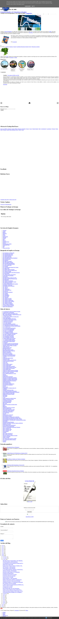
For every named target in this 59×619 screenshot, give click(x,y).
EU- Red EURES (6, 273)
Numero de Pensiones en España (9, 407)
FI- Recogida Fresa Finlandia (8, 275)
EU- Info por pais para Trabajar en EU (10, 270)
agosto (4, 594)
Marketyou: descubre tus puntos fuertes (10, 404)
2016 (3, 545)
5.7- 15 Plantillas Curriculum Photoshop (10, 333)
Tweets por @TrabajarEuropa (5, 204)
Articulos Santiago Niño (7, 347)
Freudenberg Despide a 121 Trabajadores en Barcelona (13, 582)
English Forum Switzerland (8, 376)
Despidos (7, 46)
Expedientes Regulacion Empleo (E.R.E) (23, 46)
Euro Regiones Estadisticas (8, 384)
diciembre (5, 556)
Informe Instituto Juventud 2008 (8, 393)
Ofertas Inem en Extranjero (8, 411)
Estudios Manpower (6, 381)
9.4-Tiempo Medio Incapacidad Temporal (10, 344)
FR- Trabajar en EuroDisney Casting (9, 281)
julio (4, 596)
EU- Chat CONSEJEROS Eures (9, 264)
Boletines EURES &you (7, 352)
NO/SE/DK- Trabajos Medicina (8, 285)
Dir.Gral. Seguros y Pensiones (8, 372)
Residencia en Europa (7, 424)
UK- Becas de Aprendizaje (8, 292)
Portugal (4, 129)
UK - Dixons (5, 288)
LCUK (4, 397)
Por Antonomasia (6, 412)
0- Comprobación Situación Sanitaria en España (11, 311)
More (1, 608)
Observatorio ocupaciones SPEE (9, 409)
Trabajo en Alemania (6, 436)
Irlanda (33, 128)
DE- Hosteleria (5, 260)
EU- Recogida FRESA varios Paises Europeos (11, 272)
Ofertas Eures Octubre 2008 (8, 564)
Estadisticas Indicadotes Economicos (9, 380)
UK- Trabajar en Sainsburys (8, 303)
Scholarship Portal (6, 244)
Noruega (53, 128)
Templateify (17, 610)
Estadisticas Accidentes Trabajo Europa (10, 379)
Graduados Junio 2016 (4, 199)
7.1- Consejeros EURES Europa (9, 339)
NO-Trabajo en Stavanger (7, 284)
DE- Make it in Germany (7, 261)
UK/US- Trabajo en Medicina (8, 304)
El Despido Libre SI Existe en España (10, 574)
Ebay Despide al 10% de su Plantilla (9, 583)
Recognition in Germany (7, 415)
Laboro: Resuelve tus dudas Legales (9, 398)
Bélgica (16, 128)
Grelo (7, 56)
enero (4, 603)
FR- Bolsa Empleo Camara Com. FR (9, 277)
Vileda (50, 31)
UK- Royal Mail (6, 296)
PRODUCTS (5, 615)
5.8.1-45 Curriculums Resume (8, 335)
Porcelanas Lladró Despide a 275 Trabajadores (11, 572)
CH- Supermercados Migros (8, 254)
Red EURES (5, 421)
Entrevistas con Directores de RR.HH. (10, 377)
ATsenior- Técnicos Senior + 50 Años (9, 345)
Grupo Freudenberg (8, 31)
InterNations (5, 395)
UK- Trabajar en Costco (7, 298)
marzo (4, 601)
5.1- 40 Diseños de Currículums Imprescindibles (11, 325)
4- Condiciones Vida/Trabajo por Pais (9, 319)
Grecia (30, 128)
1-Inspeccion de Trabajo (7, 315)
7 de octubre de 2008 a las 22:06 (13, 75)
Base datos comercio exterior (8, 349)
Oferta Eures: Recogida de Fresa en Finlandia (15, 470)
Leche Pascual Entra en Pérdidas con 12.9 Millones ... (12, 592)
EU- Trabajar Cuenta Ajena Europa (9, 274)
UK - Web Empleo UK (7, 290)
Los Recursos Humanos (7, 401)
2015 (3, 546)
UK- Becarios (5, 291)
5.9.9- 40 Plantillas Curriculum (8, 337)
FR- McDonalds (6, 279)
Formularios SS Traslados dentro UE (9, 387)
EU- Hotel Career (6, 268)
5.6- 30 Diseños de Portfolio (8, 332)
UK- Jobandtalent (6, 295)
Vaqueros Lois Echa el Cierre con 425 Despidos (11, 580)
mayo (4, 598)
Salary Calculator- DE (7, 428)
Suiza (23, 129)
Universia (4, 440)
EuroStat (4, 385)
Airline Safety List (6, 346)
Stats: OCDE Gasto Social (7, 434)
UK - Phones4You (6, 289)
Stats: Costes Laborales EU (8, 433)
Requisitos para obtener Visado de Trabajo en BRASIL (13, 423)
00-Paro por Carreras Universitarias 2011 (10, 313)
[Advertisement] (29, 118)
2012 (3, 550)
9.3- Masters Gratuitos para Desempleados (10, 343)
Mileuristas (5, 406)
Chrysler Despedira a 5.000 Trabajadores (10, 561)
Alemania (36, 13)
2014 (3, 548)
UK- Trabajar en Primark (7, 302)
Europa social (5, 386)
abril (4, 599)
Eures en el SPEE (3, 128)
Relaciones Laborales (36, 46)
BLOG (4, 613)
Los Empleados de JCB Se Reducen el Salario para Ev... (13, 563)
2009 (3, 554)
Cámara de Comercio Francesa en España (10, 371)
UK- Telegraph (5, 297)
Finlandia (23, 128)
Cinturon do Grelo (6, 359)
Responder (5, 84)
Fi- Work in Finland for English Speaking (10, 283)
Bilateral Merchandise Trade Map (9, 350)
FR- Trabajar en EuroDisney (8, 280)
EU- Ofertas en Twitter (7, 271)
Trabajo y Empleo (6, 437)
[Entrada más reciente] (1, 103)
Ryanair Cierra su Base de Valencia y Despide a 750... (12, 565)
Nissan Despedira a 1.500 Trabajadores (10, 578)
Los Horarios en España (7, 400)
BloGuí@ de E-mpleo (7, 351)
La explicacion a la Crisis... (8, 587)
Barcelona (31, 32)
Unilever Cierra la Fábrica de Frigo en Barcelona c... (12, 589)
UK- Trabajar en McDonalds (8, 300)
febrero (4, 602)
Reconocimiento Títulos (7, 243)
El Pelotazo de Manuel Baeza (8, 573)
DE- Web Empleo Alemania (8, 262)
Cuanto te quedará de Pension (8, 361)
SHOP (4, 614)
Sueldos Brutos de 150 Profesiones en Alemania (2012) (17, 453)
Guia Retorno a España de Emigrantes (10, 391)
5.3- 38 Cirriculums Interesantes (8, 329)
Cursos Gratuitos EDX (7, 365)
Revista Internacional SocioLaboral (9, 425)
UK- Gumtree (5, 293)
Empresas (11, 46)
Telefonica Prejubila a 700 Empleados (10, 570)
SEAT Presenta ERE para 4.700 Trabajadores (11, 588)
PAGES (4, 616)
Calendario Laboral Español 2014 (9, 355)
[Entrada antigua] (58, 103)
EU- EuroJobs (5, 266)
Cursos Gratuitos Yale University (9, 368)
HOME (4, 612)
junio (4, 597)
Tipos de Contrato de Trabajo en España (10, 435)
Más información (49, 617)
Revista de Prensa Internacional (8, 426)
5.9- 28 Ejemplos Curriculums (8, 336)
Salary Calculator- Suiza (7, 429)
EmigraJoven (5, 375)
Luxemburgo (49, 128)
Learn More (28, 6)
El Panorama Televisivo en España (9, 575)
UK (3, 246)
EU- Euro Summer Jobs (7, 265)
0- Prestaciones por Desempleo (8, 312)
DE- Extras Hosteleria (7, 259)
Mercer (4, 405)
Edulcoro (4, 374)
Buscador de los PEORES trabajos (9, 354)
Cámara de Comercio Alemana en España (10, 370)
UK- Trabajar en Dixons (7, 299)
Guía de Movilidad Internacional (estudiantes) (11, 392)
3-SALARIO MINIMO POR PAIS (9, 318)
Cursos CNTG (5, 363)
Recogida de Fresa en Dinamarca (13, 447)
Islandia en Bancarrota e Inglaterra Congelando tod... (12, 579)
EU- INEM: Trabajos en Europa (8, 269)
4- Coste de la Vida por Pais (8, 320)
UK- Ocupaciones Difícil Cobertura (9, 439)
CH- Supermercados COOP (8, 253)
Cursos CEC (5, 362)
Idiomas (46, 13)
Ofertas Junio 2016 (12, 199)
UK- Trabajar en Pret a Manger (8, 301)
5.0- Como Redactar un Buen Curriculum (10, 324)
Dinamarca (20, 128)
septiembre (5, 593)
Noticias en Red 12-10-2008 (8, 577)
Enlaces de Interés (53, 13)
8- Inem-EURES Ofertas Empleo (9, 341)
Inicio (22, 13)
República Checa (15, 129)
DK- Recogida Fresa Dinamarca (9, 263)
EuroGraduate (5, 236)
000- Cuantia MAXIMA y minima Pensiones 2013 (12, 314)
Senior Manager (6, 431)
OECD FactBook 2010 (7, 408)
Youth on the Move (6, 248)
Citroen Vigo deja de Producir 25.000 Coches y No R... (13, 591)
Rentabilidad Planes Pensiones (8, 422)
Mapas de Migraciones (7, 402)
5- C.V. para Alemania (7, 322)
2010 (3, 553)
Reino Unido (9, 129)
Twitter (15, 57)
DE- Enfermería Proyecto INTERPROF (10, 258)
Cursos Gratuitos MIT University (9, 366)
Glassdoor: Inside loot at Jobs (8, 390)
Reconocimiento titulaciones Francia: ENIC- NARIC (12, 418)
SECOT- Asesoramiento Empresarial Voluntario (11, 427)
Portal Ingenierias (6, 241)
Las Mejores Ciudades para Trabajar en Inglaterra (16, 459)
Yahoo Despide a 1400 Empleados (9, 568)
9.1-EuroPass (5, 342)
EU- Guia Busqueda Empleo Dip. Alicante (10, 267)
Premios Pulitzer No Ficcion (8, 414)
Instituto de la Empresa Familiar (8, 394)
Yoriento (4, 441)
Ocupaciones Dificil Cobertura (8, 410)
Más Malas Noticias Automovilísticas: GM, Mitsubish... (13, 560)
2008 (3, 555)
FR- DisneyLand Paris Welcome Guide (10, 278)
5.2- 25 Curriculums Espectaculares (9, 328)
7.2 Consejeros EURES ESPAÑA (9, 340)
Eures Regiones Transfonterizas (8, 383)
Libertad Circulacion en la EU (8, 399)
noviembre (5, 558)
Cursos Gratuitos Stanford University (9, 367)
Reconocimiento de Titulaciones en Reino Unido (11, 417)
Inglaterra (26, 13)
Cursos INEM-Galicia (7, 369)
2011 (3, 551)
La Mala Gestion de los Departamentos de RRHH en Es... (13, 584)
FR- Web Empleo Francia (7, 282)
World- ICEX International (8, 306)
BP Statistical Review (7, 348)
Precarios (4, 413)
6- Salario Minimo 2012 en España (9, 338)
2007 (3, 604)
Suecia (20, 129)
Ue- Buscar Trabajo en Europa (8, 305)
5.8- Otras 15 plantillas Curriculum (9, 334)
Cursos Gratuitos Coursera (7, 364)
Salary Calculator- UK (7, 430)
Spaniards (4, 432)
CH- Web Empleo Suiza (7, 257)
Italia (40, 128)
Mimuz (27, 610)
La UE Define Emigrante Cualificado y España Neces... (13, 569)
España (14, 46)
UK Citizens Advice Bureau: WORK (9, 438)
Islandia (36, 128)
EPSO (4, 234)
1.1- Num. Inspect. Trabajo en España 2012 (11, 316)
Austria (13, 128)
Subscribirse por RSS (30, 516)
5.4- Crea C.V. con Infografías (8, 330)
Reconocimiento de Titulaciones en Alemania (11, 416)
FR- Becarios (5, 276)
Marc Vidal (5, 403)
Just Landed (5, 396)
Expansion (14, 41)
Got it (33, 6)
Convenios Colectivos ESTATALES (9, 360)
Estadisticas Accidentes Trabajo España (10, 378)
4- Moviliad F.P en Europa (7, 321)
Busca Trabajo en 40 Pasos (8, 353)
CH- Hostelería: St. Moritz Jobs (8, 252)
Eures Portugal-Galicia (7, 382)
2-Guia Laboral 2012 (6, 317)
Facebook (11, 57)
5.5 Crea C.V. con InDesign (8, 331)
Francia (31, 13)
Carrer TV (5, 356)
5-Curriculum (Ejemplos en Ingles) (9, 323)
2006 (3, 606)
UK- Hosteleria (5, 294)
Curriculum (41, 13)
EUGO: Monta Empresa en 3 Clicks (9, 373)
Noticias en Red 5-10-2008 (8, 585)
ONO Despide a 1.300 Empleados (9, 567)
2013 (3, 549)
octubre (4, 559)
